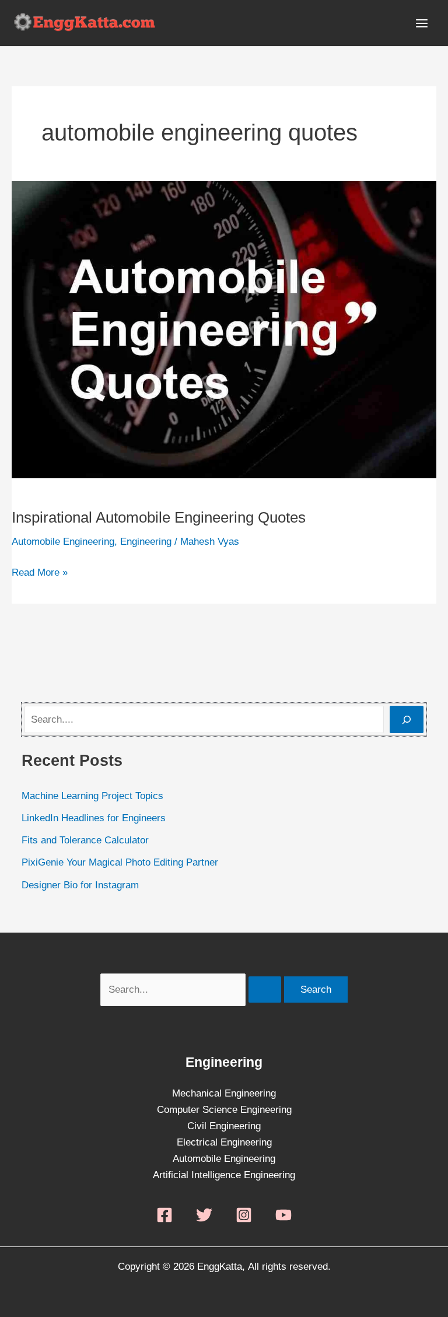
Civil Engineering (224, 1126)
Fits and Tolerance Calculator (85, 840)
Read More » (40, 571)
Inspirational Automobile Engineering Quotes (159, 517)
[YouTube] (284, 1215)
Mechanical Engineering (224, 1093)
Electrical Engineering (224, 1142)
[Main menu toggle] (422, 23)
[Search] (407, 720)
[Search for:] (192, 989)
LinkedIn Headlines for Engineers (94, 818)
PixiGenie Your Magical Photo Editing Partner (120, 862)
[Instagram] (244, 1215)
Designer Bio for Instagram (80, 885)
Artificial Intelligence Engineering (224, 1175)
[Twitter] (204, 1215)
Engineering (146, 541)
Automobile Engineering (63, 541)
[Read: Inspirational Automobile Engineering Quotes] (224, 328)
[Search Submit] (265, 989)
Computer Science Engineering (224, 1109)
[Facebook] (164, 1215)
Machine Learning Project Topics (92, 795)
